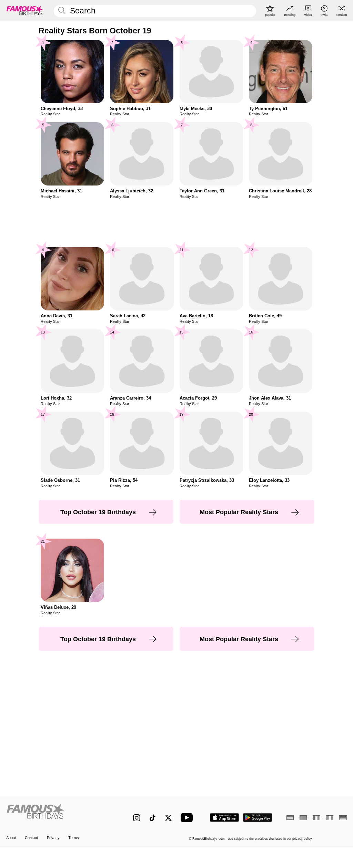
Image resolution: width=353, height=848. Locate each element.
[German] (342, 817)
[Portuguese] (303, 817)
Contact (31, 838)
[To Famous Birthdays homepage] (25, 10)
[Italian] (329, 817)
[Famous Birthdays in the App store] (224, 817)
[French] (316, 817)
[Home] (59, 814)
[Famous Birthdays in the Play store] (257, 817)
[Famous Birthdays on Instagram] (136, 818)
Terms (73, 838)
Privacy (53, 838)
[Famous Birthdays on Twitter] (168, 818)
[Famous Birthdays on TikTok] (152, 818)
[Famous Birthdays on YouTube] (188, 817)
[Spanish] (290, 817)
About (11, 838)
